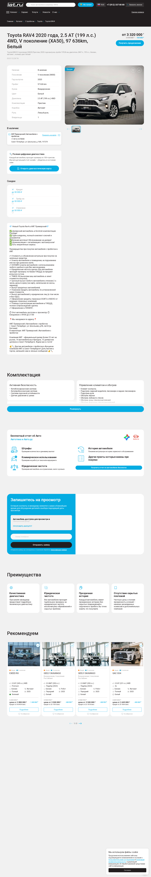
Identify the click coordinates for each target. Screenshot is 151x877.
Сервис (24, 12)
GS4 (111, 643)
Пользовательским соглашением (121, 860)
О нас (54, 12)
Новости (46, 12)
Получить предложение (130, 43)
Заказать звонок (135, 5)
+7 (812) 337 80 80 (115, 4)
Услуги (35, 12)
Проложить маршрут (22, 526)
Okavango (45, 643)
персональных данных (59, 550)
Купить (103, 740)
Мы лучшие (86, 5)
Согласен (127, 870)
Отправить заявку (41, 545)
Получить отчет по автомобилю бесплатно (109, 468)
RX (8, 643)
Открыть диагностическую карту (35, 168)
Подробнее (24, 710)
